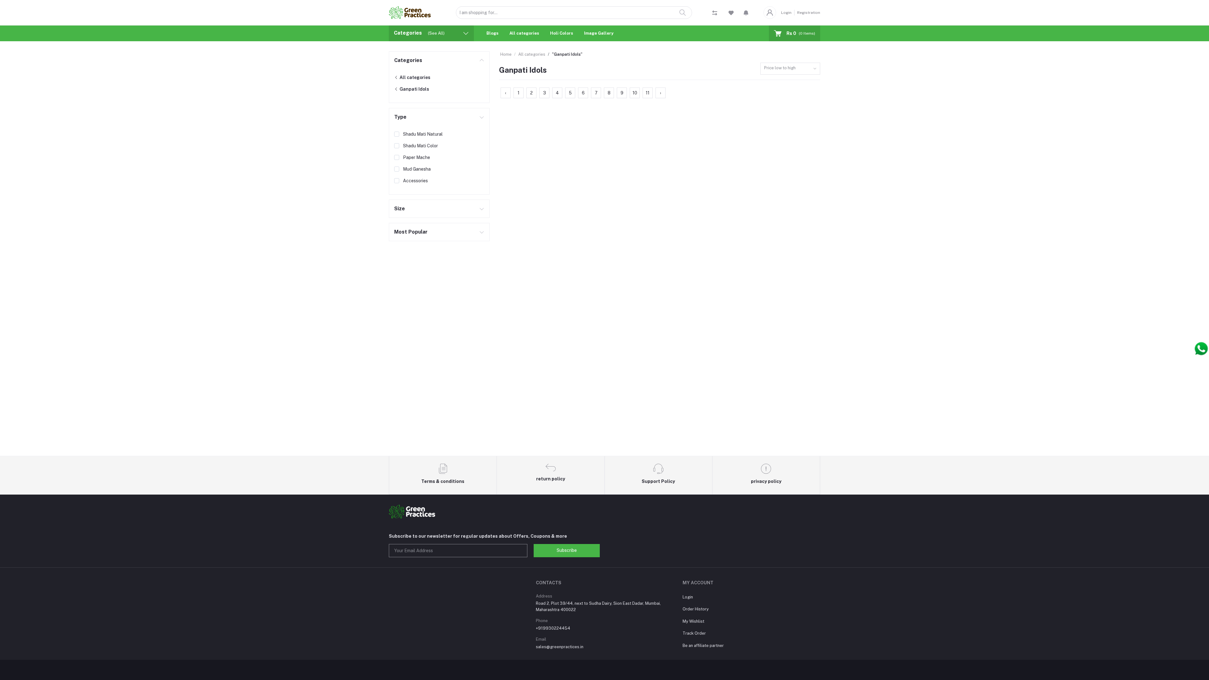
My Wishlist (693, 621)
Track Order (694, 633)
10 (635, 92)
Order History (696, 609)
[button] (746, 12)
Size (399, 209)
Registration (808, 12)
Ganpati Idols (414, 89)
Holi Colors (561, 33)
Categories (408, 60)
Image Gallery (598, 33)
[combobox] (790, 69)
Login (786, 12)
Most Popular (411, 232)
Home (506, 54)
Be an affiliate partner (703, 645)
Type (400, 117)
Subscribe (567, 550)
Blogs (492, 33)
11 (648, 92)
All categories (524, 33)
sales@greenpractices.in (559, 646)
